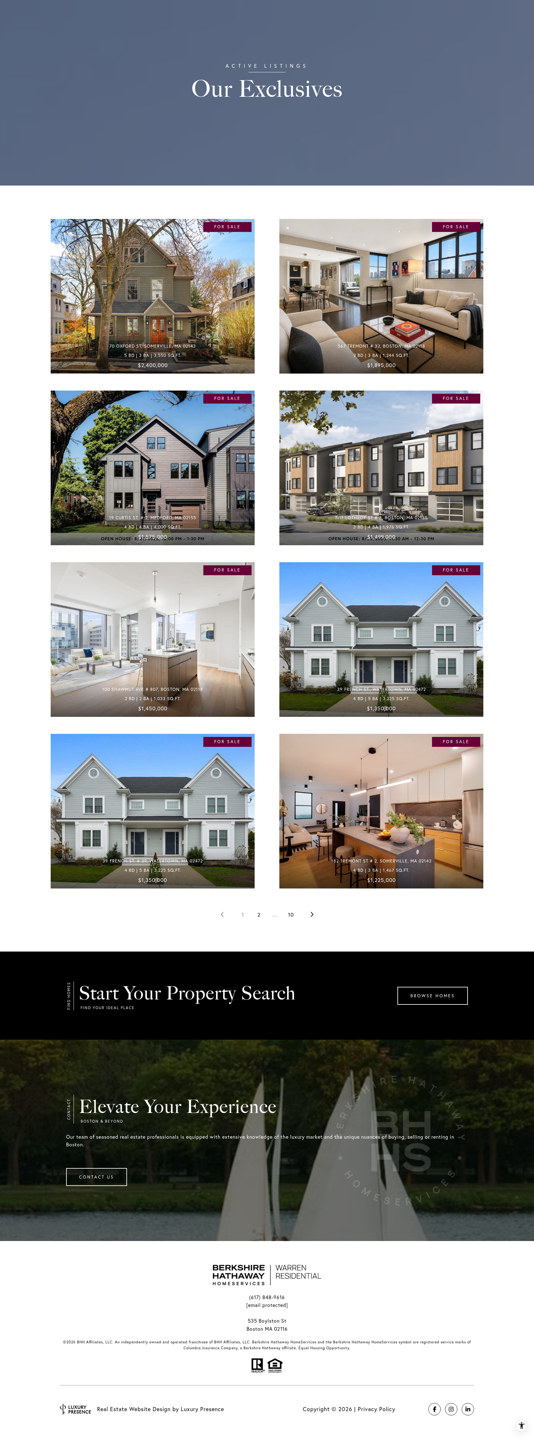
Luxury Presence (202, 1409)
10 (291, 914)
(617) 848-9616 (267, 1297)
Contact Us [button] (96, 1177)
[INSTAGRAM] (451, 1409)
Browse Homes (432, 996)
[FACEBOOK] (434, 1409)
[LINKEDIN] (468, 1409)
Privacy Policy (376, 1409)
